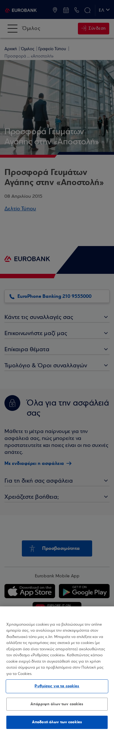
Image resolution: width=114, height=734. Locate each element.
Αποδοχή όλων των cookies (57, 722)
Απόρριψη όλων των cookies (56, 704)
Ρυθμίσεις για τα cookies (57, 686)
